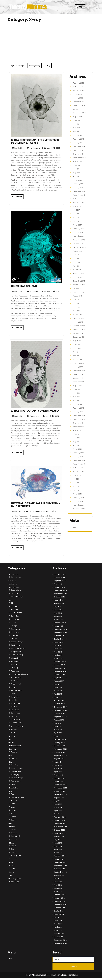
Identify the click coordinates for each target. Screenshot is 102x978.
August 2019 (77, 116)
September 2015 (79, 292)
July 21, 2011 (18, 416)
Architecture (14, 587)
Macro (15, 680)
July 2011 (76, 479)
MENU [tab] (79, 7)
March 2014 (77, 359)
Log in (75, 527)
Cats (13, 865)
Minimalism (15, 658)
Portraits (14, 687)
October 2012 (78, 423)
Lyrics (13, 852)
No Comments (33, 148)
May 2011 (76, 486)
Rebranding (15, 781)
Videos (14, 859)
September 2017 (79, 202)
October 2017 (78, 199)
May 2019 (76, 128)
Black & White (16, 613)
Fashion (12, 749)
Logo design (16, 771)
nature (13, 810)
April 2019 (76, 131)
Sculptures (15, 697)
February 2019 (78, 139)
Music (11, 843)
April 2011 (76, 490)
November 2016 (79, 240)
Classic (14, 622)
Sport (13, 813)
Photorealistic (16, 684)
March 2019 (77, 135)
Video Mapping (17, 726)
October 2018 (78, 154)
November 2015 (79, 285)
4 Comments (32, 416)
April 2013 (76, 400)
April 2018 (76, 176)
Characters (15, 619)
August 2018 (77, 161)
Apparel (14, 752)
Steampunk (15, 703)
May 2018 (76, 172)
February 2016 (78, 273)
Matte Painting (17, 655)
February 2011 (78, 497)
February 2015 (78, 318)
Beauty (12, 736)
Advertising (14, 574)
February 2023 (78, 83)
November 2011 (79, 464)
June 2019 (76, 124)
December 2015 (79, 281)
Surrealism (15, 713)
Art (10, 600)
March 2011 (77, 494)
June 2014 (76, 348)
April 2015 (76, 311)
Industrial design (18, 648)
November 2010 (79, 509)
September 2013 (79, 382)
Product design (17, 778)
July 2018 (76, 165)
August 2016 (77, 251)
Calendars (15, 616)
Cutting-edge (16, 629)
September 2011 (79, 471)
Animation (13, 584)
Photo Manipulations (19, 674)
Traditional (15, 719)
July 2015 (76, 299)
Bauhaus (14, 609)
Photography (34, 65)
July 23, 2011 (18, 291)
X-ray (47, 65)
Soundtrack (15, 836)
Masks (12, 823)
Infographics (16, 651)
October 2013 (78, 378)
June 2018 (76, 169)
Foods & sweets (17, 797)
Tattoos (14, 716)
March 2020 (77, 94)
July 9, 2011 (18, 511)
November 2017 (79, 195)
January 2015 (78, 322)
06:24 (54, 416)
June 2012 (76, 438)
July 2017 (76, 210)
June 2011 (76, 483)
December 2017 (79, 191)
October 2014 (78, 333)
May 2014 (76, 352)
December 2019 (79, 101)
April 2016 (76, 266)
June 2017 (76, 214)
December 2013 (79, 370)
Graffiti (14, 638)
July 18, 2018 (18, 148)
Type (13, 784)
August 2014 (77, 341)
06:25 (55, 148)
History (14, 800)
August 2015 (77, 296)
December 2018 (79, 146)
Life (10, 791)
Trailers (14, 839)
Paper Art (15, 671)
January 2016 (78, 277)
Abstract (14, 606)
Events (13, 849)
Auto (13, 794)
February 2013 (78, 408)
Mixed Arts (15, 661)
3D (12, 603)
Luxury (13, 807)
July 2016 (76, 255)
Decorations (16, 590)
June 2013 (76, 393)
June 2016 (76, 258)
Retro (13, 693)
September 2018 (79, 158)
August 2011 (77, 475)
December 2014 (79, 326)
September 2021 (79, 90)
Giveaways (13, 759)
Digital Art (15, 632)
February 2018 (78, 184)
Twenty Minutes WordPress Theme (41, 975)
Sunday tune (16, 855)
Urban (13, 816)
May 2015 (76, 307)
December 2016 (79, 236)
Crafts (11, 742)
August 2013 (77, 385)
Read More (17, 197)
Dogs (13, 868)
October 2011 (78, 468)
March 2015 (77, 314)
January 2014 (78, 367)
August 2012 (77, 430)
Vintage (14, 729)
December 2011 (79, 460)
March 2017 (77, 225)
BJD (10, 739)
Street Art (15, 710)
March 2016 (77, 270)
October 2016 (78, 243)
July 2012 (76, 434)
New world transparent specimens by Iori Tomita (35, 505)
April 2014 (76, 356)
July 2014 (76, 344)
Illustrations (16, 645)
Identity (12, 762)
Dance (13, 846)
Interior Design (17, 596)
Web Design (14, 882)
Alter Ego (13, 581)
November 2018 (79, 150)
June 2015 (76, 303)
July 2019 (76, 120)
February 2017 (78, 229)
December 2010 (79, 505)
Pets (11, 862)
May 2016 (76, 262)
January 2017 (78, 232)
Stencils (14, 706)
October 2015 (78, 288)
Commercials (16, 577)
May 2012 (76, 441)
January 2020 (78, 98)
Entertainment (15, 746)
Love (13, 804)
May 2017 (76, 217)
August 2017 (77, 206)
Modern (14, 664)
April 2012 (76, 445)
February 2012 (78, 453)
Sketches (14, 700)
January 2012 (78, 456)
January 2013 (78, 412)
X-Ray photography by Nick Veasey (35, 411)
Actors (13, 829)
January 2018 (78, 187)
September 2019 (79, 113)
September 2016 (79, 247)
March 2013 (77, 404)
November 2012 (79, 419)
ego (46, 148)
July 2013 (76, 389)
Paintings (15, 668)
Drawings (15, 635)
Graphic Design (17, 642)
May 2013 (76, 397)
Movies (12, 827)
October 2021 (78, 87)
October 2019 (78, 109)
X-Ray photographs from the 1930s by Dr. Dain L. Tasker (35, 141)
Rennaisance (16, 690)
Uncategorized (15, 878)
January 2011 (78, 501)
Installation (13, 788)
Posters (14, 833)
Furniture (14, 593)
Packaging (15, 774)
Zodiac (13, 820)
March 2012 (77, 449)
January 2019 (78, 143)
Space (11, 872)
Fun (10, 755)
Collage (14, 625)
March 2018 (77, 180)
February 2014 (78, 363)
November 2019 (79, 105)
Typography (16, 723)
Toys (11, 875)
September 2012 (79, 426)
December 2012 (79, 415)
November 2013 (79, 374)
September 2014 (79, 337)
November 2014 (79, 329)
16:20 (55, 291)
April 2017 (76, 221)
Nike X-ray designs (24, 286)
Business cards (17, 768)
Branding (14, 765)
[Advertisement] (51, 44)
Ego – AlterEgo (17, 65)
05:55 (54, 511)
